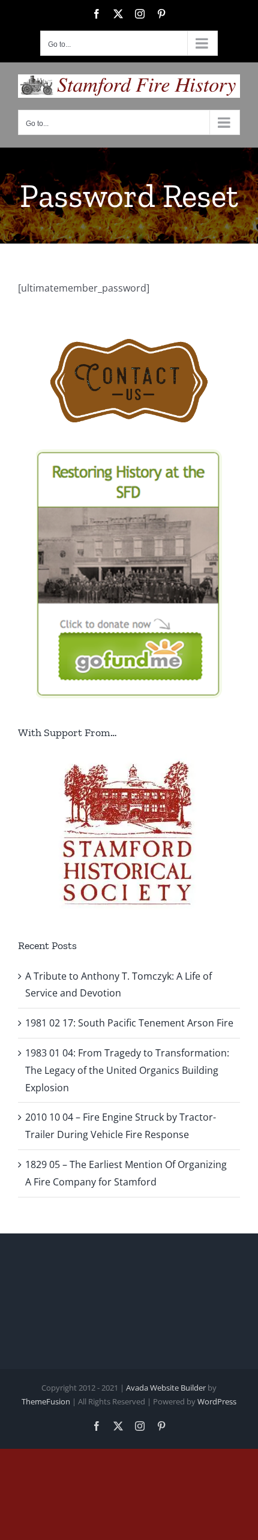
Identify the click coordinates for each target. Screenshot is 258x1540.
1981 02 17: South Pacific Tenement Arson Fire (129, 1022)
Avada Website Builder (166, 1387)
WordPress (216, 1401)
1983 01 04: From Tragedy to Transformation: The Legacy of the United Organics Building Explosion (127, 1070)
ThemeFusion (46, 1401)
